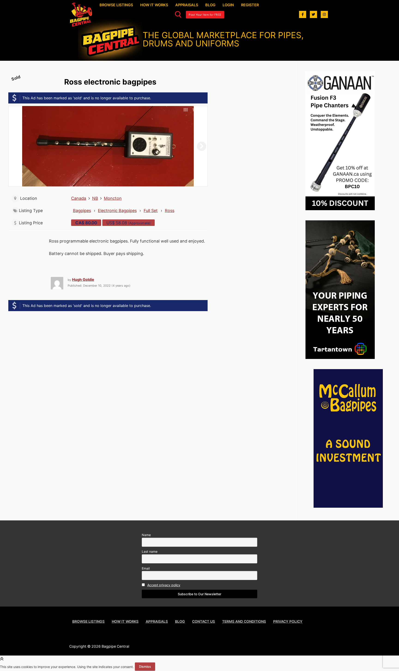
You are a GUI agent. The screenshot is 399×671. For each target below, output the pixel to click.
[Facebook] (302, 14)
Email (146, 568)
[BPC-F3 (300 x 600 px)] (340, 208)
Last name (149, 551)
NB (95, 198)
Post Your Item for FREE (205, 14)
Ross (169, 210)
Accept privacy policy (163, 585)
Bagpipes (82, 210)
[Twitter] (313, 14)
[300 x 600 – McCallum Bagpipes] (348, 506)
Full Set (151, 210)
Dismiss (145, 666)
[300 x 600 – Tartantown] (340, 357)
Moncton (113, 198)
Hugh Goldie (83, 279)
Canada (78, 198)
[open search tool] (178, 14)
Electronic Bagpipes (117, 210)
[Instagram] (324, 14)
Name (146, 535)
